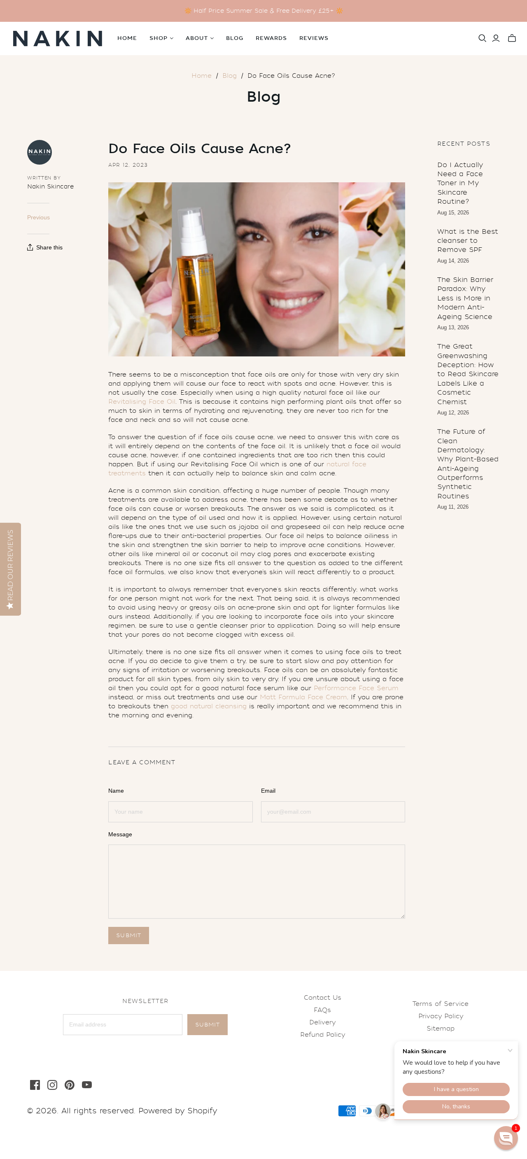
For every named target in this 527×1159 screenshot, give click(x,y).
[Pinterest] (70, 1085)
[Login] (496, 38)
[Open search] (482, 38)
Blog (234, 38)
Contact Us (322, 998)
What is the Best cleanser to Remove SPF (467, 240)
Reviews (314, 38)
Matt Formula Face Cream (303, 697)
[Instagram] (52, 1085)
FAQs (322, 1010)
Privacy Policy (440, 1016)
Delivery (322, 1022)
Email (268, 790)
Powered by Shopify (177, 1111)
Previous (38, 217)
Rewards (271, 38)
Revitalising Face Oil (141, 402)
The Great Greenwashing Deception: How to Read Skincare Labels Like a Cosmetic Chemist (468, 374)
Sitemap (441, 1028)
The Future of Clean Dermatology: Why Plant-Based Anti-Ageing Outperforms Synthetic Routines (468, 463)
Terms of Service (441, 1004)
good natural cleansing (209, 706)
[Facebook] (35, 1085)
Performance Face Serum (356, 688)
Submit (207, 1024)
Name (116, 790)
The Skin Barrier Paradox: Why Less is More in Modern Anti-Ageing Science (465, 298)
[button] (506, 1138)
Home (127, 38)
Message (120, 834)
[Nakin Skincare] (57, 38)
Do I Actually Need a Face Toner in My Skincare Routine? (460, 183)
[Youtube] (87, 1085)
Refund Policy (322, 1035)
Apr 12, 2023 (128, 165)
